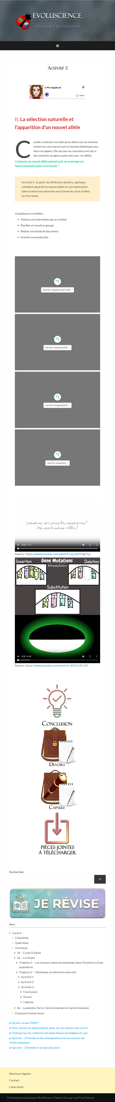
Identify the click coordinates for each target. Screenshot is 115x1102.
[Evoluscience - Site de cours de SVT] (57, 20)
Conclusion (30, 1071)
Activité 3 (27, 1067)
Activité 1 (27, 1056)
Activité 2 (27, 1062)
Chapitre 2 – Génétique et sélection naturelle (47, 1052)
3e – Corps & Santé (29, 1032)
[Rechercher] (100, 959)
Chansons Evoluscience (29, 1093)
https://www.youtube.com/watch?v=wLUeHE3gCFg (58, 634)
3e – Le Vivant (26, 1037)
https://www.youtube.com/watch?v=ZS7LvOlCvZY (57, 745)
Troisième (21, 1027)
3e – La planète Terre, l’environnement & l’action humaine (53, 1087)
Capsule (28, 1082)
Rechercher (16, 952)
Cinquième (22, 1017)
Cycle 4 (16, 1013)
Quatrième (21, 1022)
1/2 (40, 446)
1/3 (40, 320)
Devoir (27, 1076)
